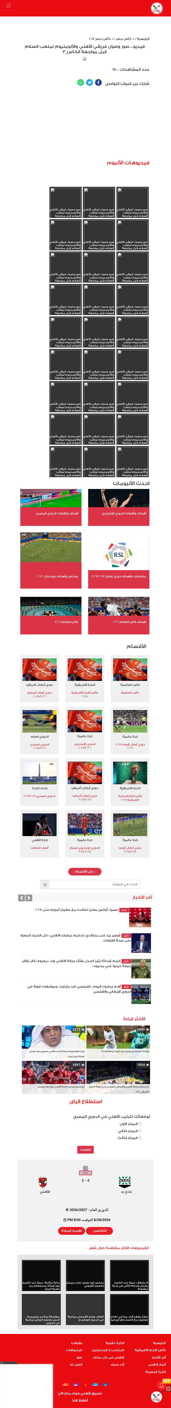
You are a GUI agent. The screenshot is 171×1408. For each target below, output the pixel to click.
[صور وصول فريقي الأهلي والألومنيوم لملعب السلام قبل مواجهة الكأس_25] (66, 205)
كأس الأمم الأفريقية (150, 1350)
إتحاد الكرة (39, 788)
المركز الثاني (128, 1131)
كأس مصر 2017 (100, 39)
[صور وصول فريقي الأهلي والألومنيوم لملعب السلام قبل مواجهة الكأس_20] (99, 270)
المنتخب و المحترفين (108, 1350)
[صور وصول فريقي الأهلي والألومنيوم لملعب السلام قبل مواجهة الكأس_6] (133, 432)
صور (79, 1357)
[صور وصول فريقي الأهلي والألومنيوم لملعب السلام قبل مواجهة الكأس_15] (133, 335)
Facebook (98, 82)
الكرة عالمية (115, 1343)
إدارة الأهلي (39, 840)
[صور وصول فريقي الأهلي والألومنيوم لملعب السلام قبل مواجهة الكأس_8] (99, 400)
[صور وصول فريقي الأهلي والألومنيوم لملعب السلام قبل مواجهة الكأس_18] (133, 302)
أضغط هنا (80, 1400)
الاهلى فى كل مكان (108, 1357)
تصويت (85, 1149)
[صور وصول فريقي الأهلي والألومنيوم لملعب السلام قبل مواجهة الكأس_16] (66, 302)
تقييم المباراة (71, 1231)
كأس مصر (123, 39)
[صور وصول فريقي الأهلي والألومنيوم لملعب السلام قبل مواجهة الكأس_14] (99, 335)
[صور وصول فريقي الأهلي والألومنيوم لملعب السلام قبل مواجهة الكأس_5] (99, 432)
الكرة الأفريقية (84, 684)
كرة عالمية (130, 736)
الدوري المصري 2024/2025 (39, 796)
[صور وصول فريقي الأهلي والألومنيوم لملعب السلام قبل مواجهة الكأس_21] (133, 270)
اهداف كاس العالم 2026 (129, 622)
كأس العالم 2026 (66, 622)
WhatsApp (80, 82)
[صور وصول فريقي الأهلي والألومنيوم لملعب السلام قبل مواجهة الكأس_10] (66, 367)
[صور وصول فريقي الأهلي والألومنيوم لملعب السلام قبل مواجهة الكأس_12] (133, 367)
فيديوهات (74, 1350)
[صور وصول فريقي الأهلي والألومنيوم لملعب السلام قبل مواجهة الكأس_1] (66, 465)
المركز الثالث (128, 1138)
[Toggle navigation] (8, 5)
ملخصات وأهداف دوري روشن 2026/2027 (119, 576)
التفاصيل (99, 1231)
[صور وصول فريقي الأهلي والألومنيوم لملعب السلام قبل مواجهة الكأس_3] (133, 465)
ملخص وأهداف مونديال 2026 (58, 576)
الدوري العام (40, 736)
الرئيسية (143, 39)
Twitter (89, 82)
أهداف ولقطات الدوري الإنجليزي (124, 513)
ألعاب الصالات (40, 847)
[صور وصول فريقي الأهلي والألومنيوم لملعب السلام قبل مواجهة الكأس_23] (99, 238)
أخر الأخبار (159, 1357)
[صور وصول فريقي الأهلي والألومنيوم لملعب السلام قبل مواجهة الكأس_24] (133, 238)
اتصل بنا (76, 1364)
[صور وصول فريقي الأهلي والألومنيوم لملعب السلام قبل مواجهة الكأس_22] (66, 238)
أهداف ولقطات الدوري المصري (57, 513)
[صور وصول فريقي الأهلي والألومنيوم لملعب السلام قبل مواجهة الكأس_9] (133, 400)
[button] (21, 898)
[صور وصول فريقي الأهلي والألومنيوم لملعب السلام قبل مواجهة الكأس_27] (133, 205)
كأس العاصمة (130, 684)
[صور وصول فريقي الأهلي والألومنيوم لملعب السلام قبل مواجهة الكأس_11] (99, 367)
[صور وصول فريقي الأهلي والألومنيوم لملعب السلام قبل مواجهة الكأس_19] (66, 270)
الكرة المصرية (155, 1372)
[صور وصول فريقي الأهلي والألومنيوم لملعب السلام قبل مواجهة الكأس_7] (66, 400)
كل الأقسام (85, 871)
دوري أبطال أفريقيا (39, 684)
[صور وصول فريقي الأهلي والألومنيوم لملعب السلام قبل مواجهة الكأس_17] (99, 302)
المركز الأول (129, 1124)
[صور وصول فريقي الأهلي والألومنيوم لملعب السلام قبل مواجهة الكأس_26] (99, 205)
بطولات (76, 1343)
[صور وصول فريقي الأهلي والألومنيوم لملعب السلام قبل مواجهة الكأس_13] (66, 335)
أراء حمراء (117, 1364)
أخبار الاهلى (157, 1364)
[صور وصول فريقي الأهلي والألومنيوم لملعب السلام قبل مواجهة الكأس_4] (66, 432)
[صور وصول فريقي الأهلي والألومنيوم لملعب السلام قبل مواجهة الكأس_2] (99, 465)
